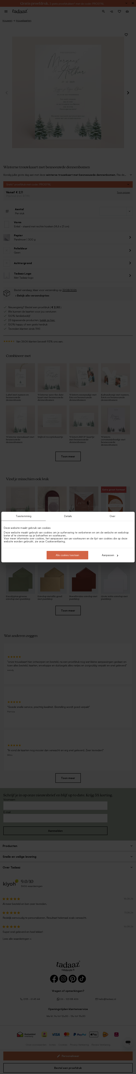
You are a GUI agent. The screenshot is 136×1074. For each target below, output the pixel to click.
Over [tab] (112, 516)
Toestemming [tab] (23, 516)
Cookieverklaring (55, 541)
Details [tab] (68, 516)
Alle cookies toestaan (67, 555)
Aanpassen (108, 555)
